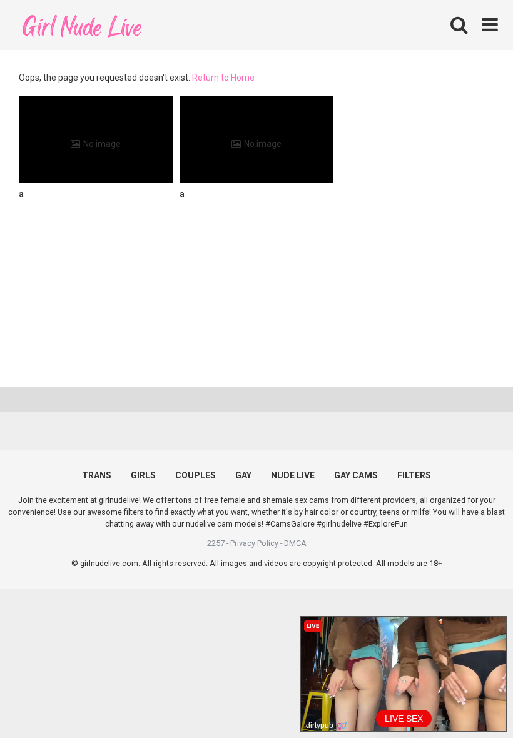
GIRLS (143, 475)
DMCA (295, 543)
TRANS (96, 475)
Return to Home (223, 78)
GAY (243, 475)
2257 (216, 543)
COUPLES (195, 475)
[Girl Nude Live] (81, 24)
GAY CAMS (356, 475)
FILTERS (414, 475)
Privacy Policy (254, 543)
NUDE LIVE (293, 475)
